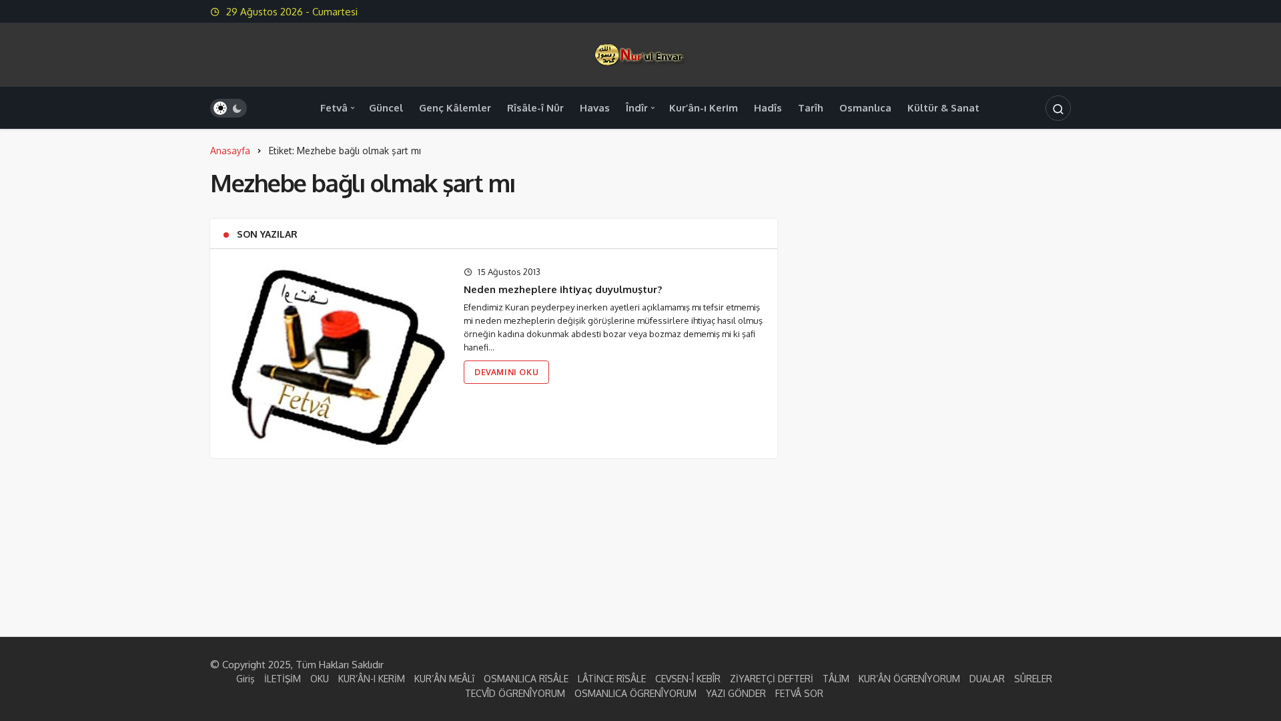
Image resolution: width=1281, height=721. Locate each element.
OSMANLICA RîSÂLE (526, 678)
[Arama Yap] (1058, 108)
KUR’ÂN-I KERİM (371, 678)
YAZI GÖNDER (736, 693)
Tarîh (810, 107)
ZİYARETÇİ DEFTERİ (771, 678)
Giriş (245, 678)
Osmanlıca (865, 107)
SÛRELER (1033, 678)
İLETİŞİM (282, 678)
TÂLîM (836, 678)
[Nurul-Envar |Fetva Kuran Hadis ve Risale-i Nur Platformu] (640, 53)
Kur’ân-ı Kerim (703, 107)
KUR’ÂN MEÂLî (444, 678)
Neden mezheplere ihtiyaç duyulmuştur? (563, 289)
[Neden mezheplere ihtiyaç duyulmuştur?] (335, 353)
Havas (595, 107)
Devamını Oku (506, 372)
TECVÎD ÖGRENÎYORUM (515, 693)
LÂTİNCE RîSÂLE (612, 678)
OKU (319, 678)
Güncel (386, 107)
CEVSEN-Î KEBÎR (688, 678)
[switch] (228, 108)
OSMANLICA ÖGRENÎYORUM (635, 693)
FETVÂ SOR (799, 693)
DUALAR (987, 678)
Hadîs (768, 107)
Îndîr (637, 107)
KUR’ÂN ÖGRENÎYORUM (909, 678)
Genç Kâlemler (455, 107)
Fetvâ (334, 107)
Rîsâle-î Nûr (535, 107)
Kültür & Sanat (943, 107)
